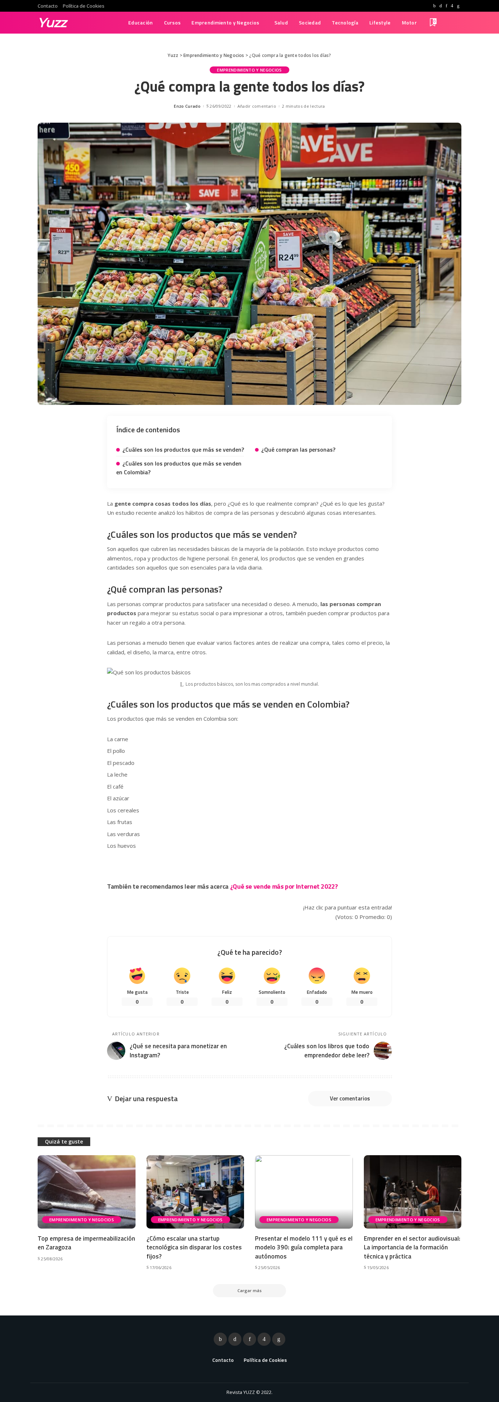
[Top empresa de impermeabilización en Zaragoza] (87, 1192)
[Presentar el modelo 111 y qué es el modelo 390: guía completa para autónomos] (304, 1192)
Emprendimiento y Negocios (249, 70)
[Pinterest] (446, 6)
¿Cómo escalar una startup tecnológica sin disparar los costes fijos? (194, 1247)
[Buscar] (456, 23)
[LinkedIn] (458, 6)
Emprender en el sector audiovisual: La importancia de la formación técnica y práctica (412, 1247)
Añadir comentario (256, 106)
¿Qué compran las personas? (298, 449)
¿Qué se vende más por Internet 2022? (284, 886)
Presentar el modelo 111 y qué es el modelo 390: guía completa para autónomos (304, 1247)
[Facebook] (434, 6)
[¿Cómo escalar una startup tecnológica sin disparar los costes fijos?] (195, 1192)
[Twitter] (441, 6)
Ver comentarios (350, 1098)
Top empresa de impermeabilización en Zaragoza (86, 1243)
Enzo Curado (187, 106)
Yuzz (52, 22)
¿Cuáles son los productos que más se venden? (183, 449)
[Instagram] (452, 6)
